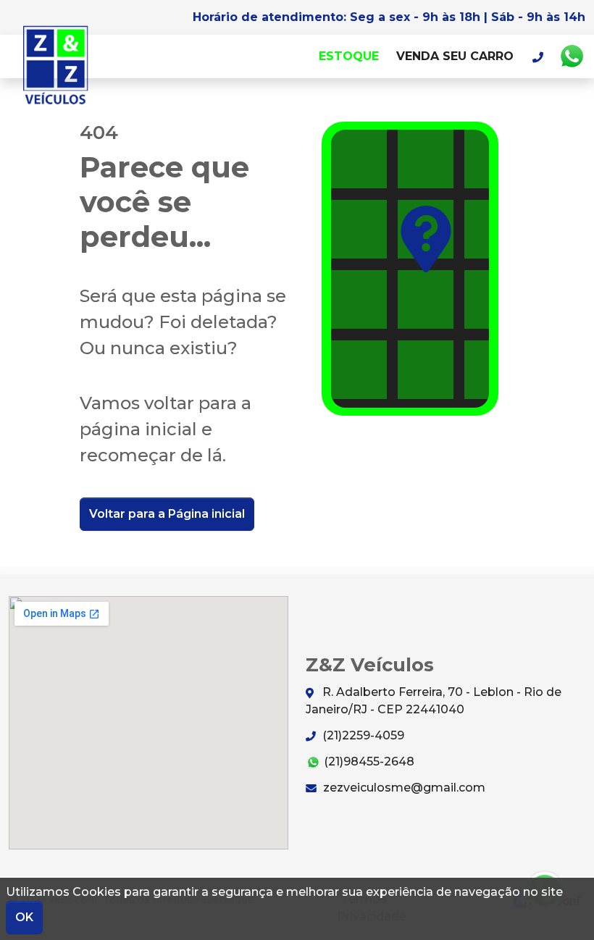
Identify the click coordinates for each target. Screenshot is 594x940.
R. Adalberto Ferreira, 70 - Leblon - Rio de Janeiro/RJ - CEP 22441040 (433, 700)
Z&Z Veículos (56, 65)
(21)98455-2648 (367, 761)
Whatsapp (571, 56)
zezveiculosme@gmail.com (402, 787)
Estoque (349, 56)
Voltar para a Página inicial (167, 514)
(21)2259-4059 (361, 735)
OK (24, 917)
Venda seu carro (455, 56)
